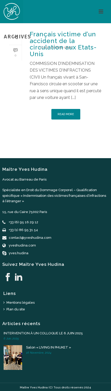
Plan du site (15, 309)
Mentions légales (20, 302)
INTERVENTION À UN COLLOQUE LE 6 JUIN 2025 (43, 333)
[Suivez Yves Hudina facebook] (8, 277)
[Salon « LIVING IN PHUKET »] (14, 357)
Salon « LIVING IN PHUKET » (48, 347)
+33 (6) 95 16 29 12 (23, 222)
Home (44, 47)
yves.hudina (18, 253)
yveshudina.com (22, 245)
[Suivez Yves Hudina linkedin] (18, 277)
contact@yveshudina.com (30, 238)
